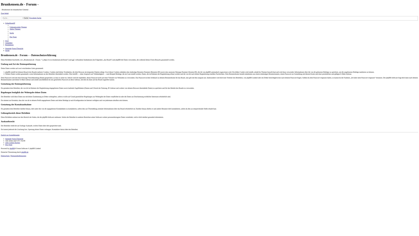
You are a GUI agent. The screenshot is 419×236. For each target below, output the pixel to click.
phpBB (12, 148)
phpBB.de (24, 152)
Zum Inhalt (5, 13)
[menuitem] (18, 27)
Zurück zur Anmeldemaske (10, 135)
